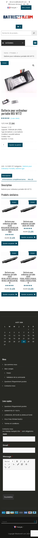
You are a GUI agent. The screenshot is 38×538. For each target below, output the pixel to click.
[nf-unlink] (22, 464)
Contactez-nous (9, 386)
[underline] (24, 461)
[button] (35, 43)
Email (6, 445)
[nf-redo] (9, 467)
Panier (9, 373)
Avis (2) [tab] (30, 179)
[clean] (28, 461)
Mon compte (26, 7)
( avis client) (15, 118)
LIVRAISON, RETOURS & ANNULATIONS (18, 415)
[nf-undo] (5, 467)
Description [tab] (6, 176)
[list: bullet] (9, 464)
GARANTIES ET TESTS (12, 411)
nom (5, 434)
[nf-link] (18, 464)
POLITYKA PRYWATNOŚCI (13, 419)
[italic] (20, 461)
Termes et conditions (11, 423)
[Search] (34, 33)
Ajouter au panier (15, 145)
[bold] (17, 461)
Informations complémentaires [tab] (14, 179)
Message (8, 456)
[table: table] (26, 464)
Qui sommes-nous (10, 364)
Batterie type (20, 168)
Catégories (9, 43)
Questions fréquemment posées (15, 381)
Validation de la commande (16, 377)
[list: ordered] (5, 464)
